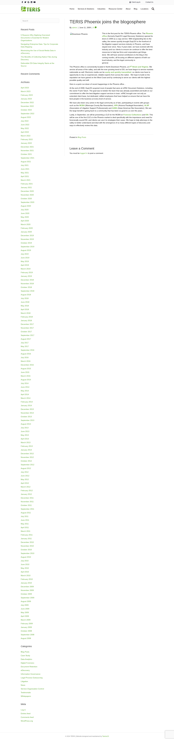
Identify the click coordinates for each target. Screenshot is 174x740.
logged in (84, 153)
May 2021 (25, 173)
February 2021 (27, 184)
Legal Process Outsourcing (32, 678)
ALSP (146, 105)
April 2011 (25, 527)
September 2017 (27, 335)
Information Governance (30, 674)
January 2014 (26, 405)
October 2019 (26, 243)
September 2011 (27, 509)
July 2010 (25, 561)
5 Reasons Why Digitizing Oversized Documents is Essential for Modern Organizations (35, 37)
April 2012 (25, 483)
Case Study (25, 655)
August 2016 (26, 354)
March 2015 (25, 376)
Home (72, 9)
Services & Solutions (86, 9)
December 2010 (27, 542)
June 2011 (25, 520)
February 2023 (27, 95)
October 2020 (26, 199)
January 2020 (26, 232)
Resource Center (115, 9)
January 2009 (26, 627)
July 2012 (25, 472)
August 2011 (26, 513)
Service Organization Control (32, 689)
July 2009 (25, 605)
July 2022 (25, 121)
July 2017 (25, 343)
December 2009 (27, 587)
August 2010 (26, 557)
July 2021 (25, 165)
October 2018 (26, 287)
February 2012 (27, 490)
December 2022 (27, 102)
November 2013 (27, 413)
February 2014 (27, 402)
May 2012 (25, 479)
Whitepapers (26, 696)
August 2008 (26, 638)
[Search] (151, 9)
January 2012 (26, 494)
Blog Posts (25, 652)
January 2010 (26, 583)
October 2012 (26, 461)
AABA (114, 108)
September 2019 (27, 247)
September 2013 (27, 420)
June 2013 (25, 431)
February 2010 (27, 579)
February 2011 (27, 535)
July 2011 (24, 516)
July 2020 (25, 210)
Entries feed (25, 713)
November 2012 (27, 457)
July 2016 (25, 357)
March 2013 (25, 442)
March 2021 (25, 180)
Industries (101, 9)
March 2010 (25, 575)
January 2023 (26, 99)
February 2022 (27, 139)
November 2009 (27, 590)
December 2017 (27, 324)
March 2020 (25, 224)
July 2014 (25, 383)
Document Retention (29, 667)
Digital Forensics (27, 663)
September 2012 (27, 465)
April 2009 (25, 616)
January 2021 (26, 187)
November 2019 (27, 239)
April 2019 (25, 265)
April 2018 (25, 309)
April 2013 (25, 439)
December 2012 (27, 454)
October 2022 (26, 110)
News (23, 685)
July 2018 (25, 298)
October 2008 (26, 631)
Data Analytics (26, 659)
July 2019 (25, 254)
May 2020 (25, 217)
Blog (135, 9)
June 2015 (25, 372)
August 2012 (26, 468)
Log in (23, 710)
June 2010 (25, 564)
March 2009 (25, 620)
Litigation (24, 681)
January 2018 (26, 320)
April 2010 (25, 572)
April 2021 (25, 176)
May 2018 (25, 306)
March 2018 (25, 313)
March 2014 (25, 398)
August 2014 (26, 380)
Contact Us (149, 2)
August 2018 (26, 295)
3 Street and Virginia (138, 67)
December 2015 (27, 365)
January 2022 (26, 143)
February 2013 (27, 446)
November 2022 (27, 106)
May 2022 (25, 128)
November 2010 (27, 546)
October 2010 (26, 550)
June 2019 (25, 258)
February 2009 (27, 624)
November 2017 (27, 328)
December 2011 (27, 498)
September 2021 (27, 158)
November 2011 (27, 502)
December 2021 (27, 147)
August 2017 (26, 339)
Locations (144, 9)
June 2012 (25, 476)
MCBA (82, 105)
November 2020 (27, 195)
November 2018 (27, 284)
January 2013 (26, 450)
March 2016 (25, 361)
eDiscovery (25, 670)
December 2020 (27, 191)
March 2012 (25, 487)
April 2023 (25, 88)
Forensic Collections (132, 115)
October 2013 (26, 417)
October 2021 (26, 154)
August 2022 (26, 117)
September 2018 (27, 291)
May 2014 (25, 391)
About (128, 9)
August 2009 (26, 601)
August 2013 (26, 424)
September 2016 (27, 350)
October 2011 (26, 505)
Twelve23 (105, 736)
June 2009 (25, 609)
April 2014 (25, 394)
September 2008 (27, 635)
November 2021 (27, 150)
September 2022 (27, 114)
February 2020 (27, 228)
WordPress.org (27, 721)
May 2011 (25, 524)
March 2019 (25, 269)
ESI (147, 115)
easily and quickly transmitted (118, 72)
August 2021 (26, 162)
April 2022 (25, 132)
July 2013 (25, 428)
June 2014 (25, 387)
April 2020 (25, 221)
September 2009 (27, 598)
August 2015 (26, 369)
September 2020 (27, 202)
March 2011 (25, 531)
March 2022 (25, 136)
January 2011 (26, 539)
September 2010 (27, 553)
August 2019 (26, 250)
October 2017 (26, 332)
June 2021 (25, 169)
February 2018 (27, 317)
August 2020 (26, 206)
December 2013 (27, 409)
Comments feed (27, 717)
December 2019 (27, 235)
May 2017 (25, 346)
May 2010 (25, 568)
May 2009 (25, 612)
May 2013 (25, 435)
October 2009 (26, 594)
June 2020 (25, 213)
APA (116, 105)
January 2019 (26, 276)
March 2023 (25, 91)
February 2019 (27, 272)
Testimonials (26, 692)
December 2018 (27, 280)
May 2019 (25, 261)
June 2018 (25, 302)
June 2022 (25, 125)
